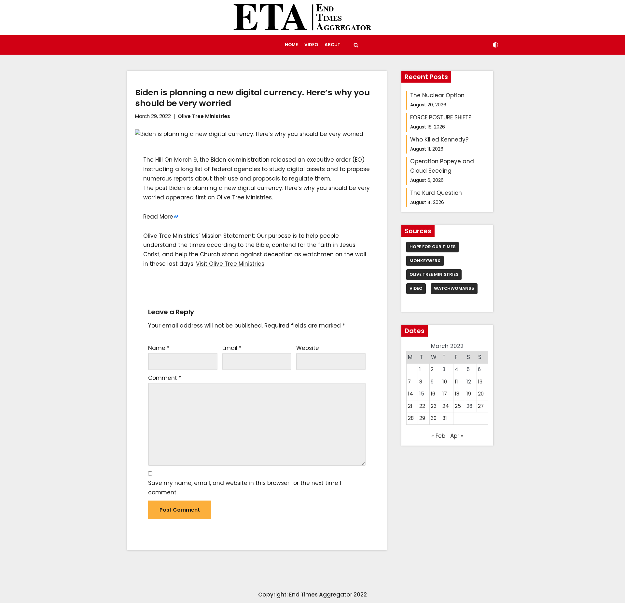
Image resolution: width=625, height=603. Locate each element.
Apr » (457, 436)
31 (444, 418)
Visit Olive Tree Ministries (230, 264)
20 (481, 393)
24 (445, 406)
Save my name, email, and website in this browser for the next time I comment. (244, 487)
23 (434, 406)
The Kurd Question (436, 193)
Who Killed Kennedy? (439, 139)
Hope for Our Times (432, 246)
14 (410, 393)
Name (159, 348)
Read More (158, 217)
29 (422, 418)
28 (411, 418)
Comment (164, 378)
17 (444, 393)
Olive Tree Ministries (204, 116)
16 (433, 393)
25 (458, 406)
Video (311, 45)
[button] (356, 45)
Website (307, 348)
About (332, 45)
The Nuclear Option (437, 95)
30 (434, 418)
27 (481, 406)
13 (480, 381)
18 (457, 393)
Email (232, 348)
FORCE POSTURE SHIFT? (440, 117)
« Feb (438, 436)
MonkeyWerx (425, 260)
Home (291, 45)
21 (410, 406)
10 (444, 381)
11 (456, 381)
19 (468, 393)
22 (422, 406)
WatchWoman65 (454, 288)
